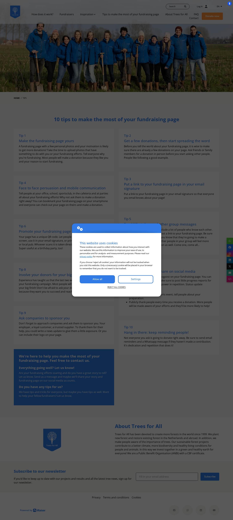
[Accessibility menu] (229, 3)
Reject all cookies (116, 287)
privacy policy (86, 256)
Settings (135, 279)
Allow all (97, 279)
